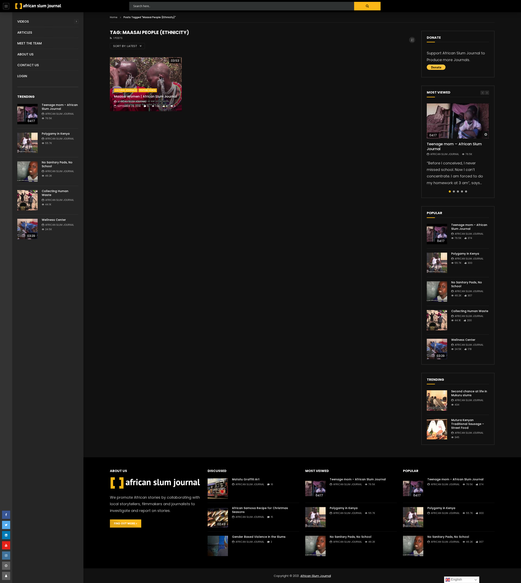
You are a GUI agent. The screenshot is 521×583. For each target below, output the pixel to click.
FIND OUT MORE (125, 523)
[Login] (6, 576)
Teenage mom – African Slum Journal (60, 107)
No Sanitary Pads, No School (57, 164)
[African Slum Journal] (38, 6)
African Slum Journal (59, 114)
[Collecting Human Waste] (27, 200)
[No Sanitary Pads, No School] (27, 171)
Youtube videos (147, 90)
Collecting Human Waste (55, 193)
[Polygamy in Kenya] (27, 143)
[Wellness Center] (27, 229)
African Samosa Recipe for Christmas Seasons (260, 510)
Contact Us (28, 65)
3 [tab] (458, 191)
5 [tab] (466, 191)
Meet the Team (29, 43)
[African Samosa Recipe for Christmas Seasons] (218, 517)
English (456, 579)
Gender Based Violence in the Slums (259, 537)
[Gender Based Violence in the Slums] (218, 546)
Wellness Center (54, 220)
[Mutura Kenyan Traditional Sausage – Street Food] (437, 429)
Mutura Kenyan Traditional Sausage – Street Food (467, 424)
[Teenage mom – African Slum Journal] (27, 114)
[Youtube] (6, 545)
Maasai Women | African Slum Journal (145, 96)
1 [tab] (450, 191)
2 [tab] (454, 191)
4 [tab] (462, 191)
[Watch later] (6, 566)
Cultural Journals (126, 90)
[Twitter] (6, 525)
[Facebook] (6, 515)
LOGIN (22, 76)
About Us (25, 54)
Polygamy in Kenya (56, 134)
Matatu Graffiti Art (245, 479)
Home (113, 17)
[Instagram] (6, 555)
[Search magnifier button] (367, 6)
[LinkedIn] (6, 535)
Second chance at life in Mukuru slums (469, 393)
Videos (23, 21)
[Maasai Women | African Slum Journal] (146, 84)
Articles (24, 32)
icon (116, 63)
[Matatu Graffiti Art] (218, 488)
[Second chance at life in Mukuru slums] (437, 400)
